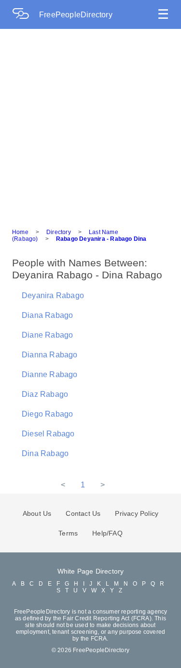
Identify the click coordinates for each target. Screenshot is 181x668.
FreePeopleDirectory (75, 15)
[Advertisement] (90, 124)
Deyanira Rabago (53, 295)
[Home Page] (25, 15)
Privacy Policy (136, 513)
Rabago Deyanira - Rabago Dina (101, 239)
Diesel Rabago (48, 434)
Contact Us (83, 513)
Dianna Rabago (50, 355)
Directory (58, 232)
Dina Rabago (45, 453)
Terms (68, 533)
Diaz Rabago (45, 394)
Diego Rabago (47, 414)
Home (20, 232)
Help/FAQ (107, 533)
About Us (37, 513)
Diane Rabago (47, 335)
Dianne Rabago (50, 374)
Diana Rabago (47, 315)
